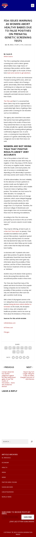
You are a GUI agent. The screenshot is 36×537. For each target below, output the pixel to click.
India (4, 472)
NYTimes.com (8, 327)
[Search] (31, 441)
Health (17, 45)
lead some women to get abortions (18, 73)
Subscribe (28, 517)
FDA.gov (6, 332)
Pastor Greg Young (9, 482)
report (12, 231)
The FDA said (8, 101)
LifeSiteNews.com (10, 323)
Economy (5, 462)
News (4, 477)
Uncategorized (8, 492)
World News (6, 497)
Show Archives (7, 487)
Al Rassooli (6, 458)
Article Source (8, 56)
